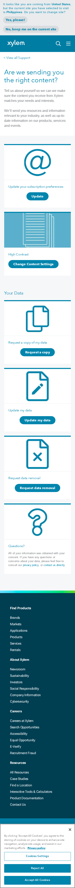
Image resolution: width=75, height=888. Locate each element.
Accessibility (18, 734)
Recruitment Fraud (23, 753)
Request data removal (37, 488)
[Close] (70, 829)
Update (37, 196)
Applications (19, 631)
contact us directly (54, 565)
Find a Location (21, 785)
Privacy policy (36, 848)
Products (16, 637)
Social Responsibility (24, 689)
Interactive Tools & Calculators (31, 792)
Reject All (37, 868)
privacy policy (31, 565)
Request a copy (37, 352)
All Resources (19, 772)
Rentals (15, 650)
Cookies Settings (37, 856)
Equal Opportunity (22, 740)
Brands (15, 618)
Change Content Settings (33, 264)
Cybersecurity (19, 701)
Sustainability (19, 676)
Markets (15, 624)
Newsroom (17, 669)
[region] (37, 856)
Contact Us (18, 805)
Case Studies (19, 779)
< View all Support (16, 58)
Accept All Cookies (37, 880)
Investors (16, 682)
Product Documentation (26, 798)
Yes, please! (15, 20)
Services (15, 643)
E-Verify (15, 747)
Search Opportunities (24, 727)
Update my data (37, 420)
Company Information (25, 695)
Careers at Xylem (22, 721)
